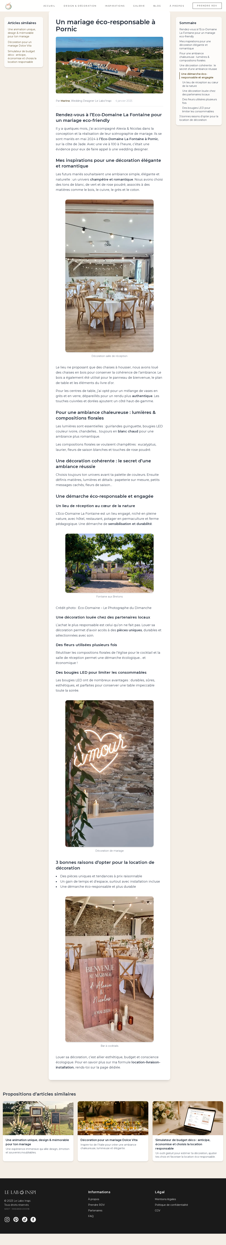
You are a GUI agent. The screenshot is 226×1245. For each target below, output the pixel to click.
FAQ (91, 1216)
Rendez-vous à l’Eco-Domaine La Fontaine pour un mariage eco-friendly (198, 33)
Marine (65, 100)
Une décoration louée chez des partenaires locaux (198, 92)
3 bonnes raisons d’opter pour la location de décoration (198, 118)
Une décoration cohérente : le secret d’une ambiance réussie (198, 67)
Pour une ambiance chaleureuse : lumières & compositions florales (194, 57)
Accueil (49, 6)
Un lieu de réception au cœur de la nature (200, 84)
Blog (157, 6)
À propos (177, 6)
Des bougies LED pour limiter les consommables (198, 109)
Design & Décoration (80, 6)
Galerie (139, 6)
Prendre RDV (207, 5)
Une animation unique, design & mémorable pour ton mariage (22, 33)
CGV (157, 1210)
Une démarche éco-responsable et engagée (197, 75)
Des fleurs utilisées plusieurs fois (199, 101)
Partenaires (95, 1210)
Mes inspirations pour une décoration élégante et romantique (195, 45)
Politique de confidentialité (171, 1204)
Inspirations (115, 6)
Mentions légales (165, 1199)
